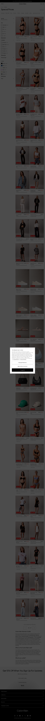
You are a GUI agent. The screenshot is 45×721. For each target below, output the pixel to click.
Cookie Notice (16, 359)
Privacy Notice (23, 359)
